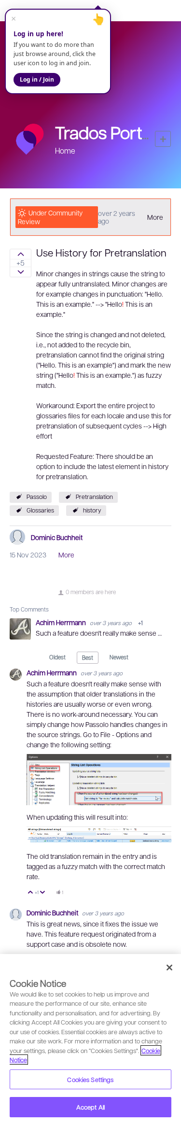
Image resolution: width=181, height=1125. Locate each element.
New (163, 139)
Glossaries (40, 510)
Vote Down (43, 893)
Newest (119, 657)
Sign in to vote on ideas (20, 254)
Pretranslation (94, 496)
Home (65, 150)
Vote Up (31, 893)
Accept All (90, 1107)
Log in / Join (37, 79)
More (155, 217)
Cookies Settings (90, 1079)
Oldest (57, 657)
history (92, 510)
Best (87, 657)
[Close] (169, 967)
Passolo (37, 496)
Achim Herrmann (61, 622)
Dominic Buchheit (57, 537)
